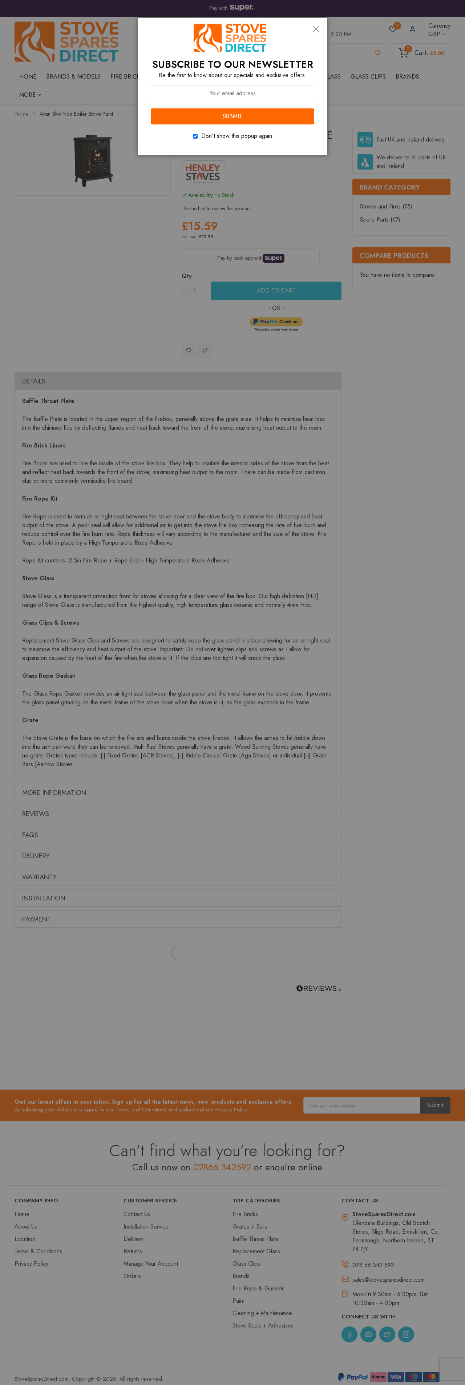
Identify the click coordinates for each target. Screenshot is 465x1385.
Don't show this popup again (236, 136)
